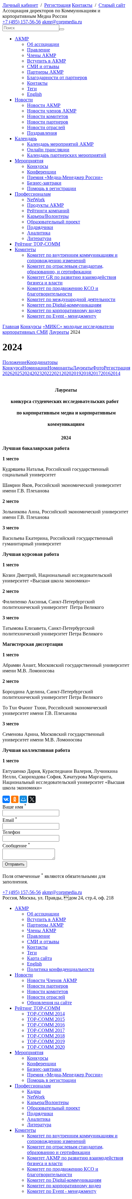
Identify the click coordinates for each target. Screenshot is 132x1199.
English (34, 94)
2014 (115, 373)
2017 (96, 373)
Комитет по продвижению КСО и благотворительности (62, 291)
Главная (10, 326)
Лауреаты (59, 332)
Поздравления (42, 133)
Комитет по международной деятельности (71, 299)
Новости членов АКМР (51, 110)
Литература (39, 238)
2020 (66, 373)
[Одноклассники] (14, 799)
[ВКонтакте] (6, 799)
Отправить (15, 864)
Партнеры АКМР (45, 72)
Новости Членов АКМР (52, 980)
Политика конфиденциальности (60, 969)
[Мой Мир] (23, 799)
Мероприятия (29, 160)
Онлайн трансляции (48, 149)
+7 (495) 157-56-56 (21, 21)
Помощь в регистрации (51, 188)
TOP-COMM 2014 (46, 1013)
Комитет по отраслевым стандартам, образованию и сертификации (65, 1149)
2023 (37, 373)
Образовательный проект (53, 221)
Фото (98, 367)
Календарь (26, 138)
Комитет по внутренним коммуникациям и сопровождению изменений (72, 257)
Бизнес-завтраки (44, 183)
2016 (106, 373)
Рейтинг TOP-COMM (37, 244)
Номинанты (60, 367)
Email (9, 820)
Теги (32, 88)
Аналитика (38, 232)
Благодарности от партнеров (57, 77)
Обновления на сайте (49, 1002)
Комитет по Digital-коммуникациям (64, 305)
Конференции (41, 171)
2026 (7, 373)
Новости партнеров (47, 121)
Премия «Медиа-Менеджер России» (65, 177)
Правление (38, 49)
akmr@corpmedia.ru (62, 21)
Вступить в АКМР (46, 60)
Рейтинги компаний (48, 210)
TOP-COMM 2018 (46, 1035)
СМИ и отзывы (43, 66)
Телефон (11, 832)
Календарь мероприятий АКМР (60, 144)
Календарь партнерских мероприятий (66, 155)
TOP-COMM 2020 (46, 1047)
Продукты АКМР (45, 205)
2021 (56, 373)
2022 (47, 373)
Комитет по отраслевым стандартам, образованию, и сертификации (65, 268)
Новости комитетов (47, 116)
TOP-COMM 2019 (46, 1041)
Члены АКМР (41, 55)
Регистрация (57, 5)
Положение (14, 362)
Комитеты (25, 249)
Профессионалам (33, 194)
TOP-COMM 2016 (46, 1024)
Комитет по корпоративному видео (64, 310)
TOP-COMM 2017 (46, 1030)
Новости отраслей (46, 127)
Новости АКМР (43, 105)
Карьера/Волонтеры (48, 216)
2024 (27, 373)
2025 (17, 373)
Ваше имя (14, 807)
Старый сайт (112, 5)
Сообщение (16, 845)
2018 (86, 373)
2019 (76, 373)
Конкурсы (37, 166)
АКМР (22, 38)
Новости (24, 99)
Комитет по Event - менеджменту (61, 316)
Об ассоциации (43, 44)
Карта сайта (39, 958)
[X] (32, 799)
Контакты (82, 5)
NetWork (36, 199)
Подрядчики (40, 227)
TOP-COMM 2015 (46, 1019)
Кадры (34, 1091)
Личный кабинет (20, 5)
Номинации (35, 367)
